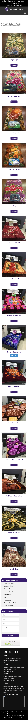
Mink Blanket (7, 600)
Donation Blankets (8, 586)
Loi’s (4, 597)
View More (14, 138)
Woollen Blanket (8, 589)
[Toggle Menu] (25, 13)
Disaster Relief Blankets (10, 603)
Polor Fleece (7, 595)
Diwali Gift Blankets (9, 583)
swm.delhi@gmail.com (21, 718)
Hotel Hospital (8, 606)
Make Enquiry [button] (14, 355)
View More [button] (14, 65)
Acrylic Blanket (8, 592)
